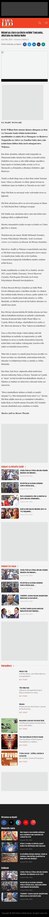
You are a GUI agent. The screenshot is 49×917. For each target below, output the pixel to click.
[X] (29, 44)
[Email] (39, 44)
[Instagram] (33, 823)
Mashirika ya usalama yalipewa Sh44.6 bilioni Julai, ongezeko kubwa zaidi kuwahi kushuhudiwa (33, 884)
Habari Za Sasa (8, 566)
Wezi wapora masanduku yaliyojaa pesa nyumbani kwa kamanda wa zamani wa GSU (32, 834)
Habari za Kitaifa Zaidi (12, 466)
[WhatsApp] (43, 44)
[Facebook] (25, 44)
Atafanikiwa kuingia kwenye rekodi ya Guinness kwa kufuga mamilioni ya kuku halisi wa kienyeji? (33, 856)
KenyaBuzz (6, 665)
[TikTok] (18, 822)
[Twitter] (11, 823)
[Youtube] (26, 822)
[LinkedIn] (34, 44)
